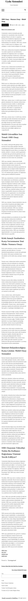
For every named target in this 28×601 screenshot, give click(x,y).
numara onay (5, 554)
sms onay (4, 552)
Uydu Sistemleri (14, 1)
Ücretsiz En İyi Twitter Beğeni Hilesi (11, 590)
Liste (3, 580)
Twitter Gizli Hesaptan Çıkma (9, 588)
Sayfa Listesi (5, 585)
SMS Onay (4, 550)
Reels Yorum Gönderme (7, 583)
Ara (2, 573)
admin (23, 25)
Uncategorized (5, 25)
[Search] (25, 9)
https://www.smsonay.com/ (8, 29)
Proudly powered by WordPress (10, 598)
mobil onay (4, 556)
